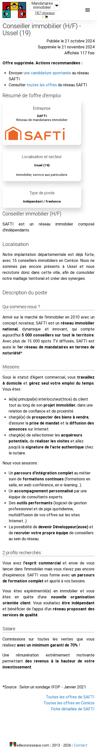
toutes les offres (42, 85)
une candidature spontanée (47, 73)
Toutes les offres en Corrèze (69, 703)
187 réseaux (45, 13)
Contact (80, 745)
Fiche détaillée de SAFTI (73, 709)
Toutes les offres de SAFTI (70, 697)
